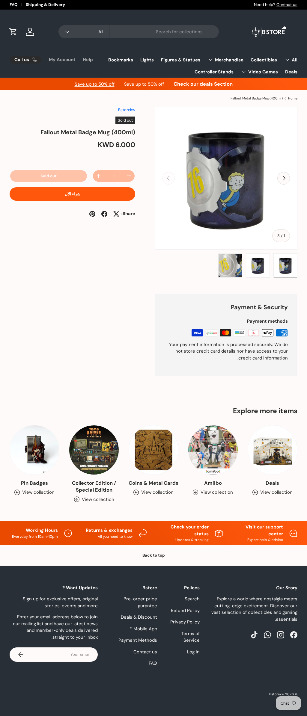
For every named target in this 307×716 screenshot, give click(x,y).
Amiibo (213, 483)
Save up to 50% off (95, 84)
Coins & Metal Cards (153, 483)
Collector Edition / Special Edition (94, 486)
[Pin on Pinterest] (92, 214)
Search (192, 599)
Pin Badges (34, 483)
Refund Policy (185, 611)
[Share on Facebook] (104, 214)
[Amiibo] (212, 450)
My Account (62, 60)
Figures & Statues (180, 60)
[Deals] (272, 450)
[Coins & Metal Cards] (153, 450)
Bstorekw (126, 109)
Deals (291, 72)
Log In (193, 652)
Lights (147, 60)
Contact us (286, 4)
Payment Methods (137, 640)
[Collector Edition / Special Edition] (93, 450)
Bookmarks (120, 60)
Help (88, 60)
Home (292, 98)
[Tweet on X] (116, 214)
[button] (13, 31)
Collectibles (264, 60)
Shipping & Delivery (45, 4)
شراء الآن (72, 194)
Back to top (153, 555)
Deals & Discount (139, 617)
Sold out (48, 176)
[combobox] (138, 31)
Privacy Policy (185, 622)
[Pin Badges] (34, 450)
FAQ (14, 4)
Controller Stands (214, 72)
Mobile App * (143, 629)
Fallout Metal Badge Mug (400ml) (257, 98)
